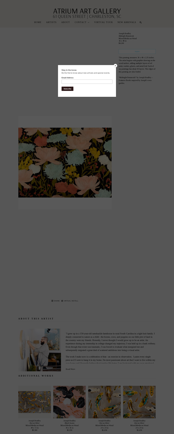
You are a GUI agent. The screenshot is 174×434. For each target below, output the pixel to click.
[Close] (115, 65)
